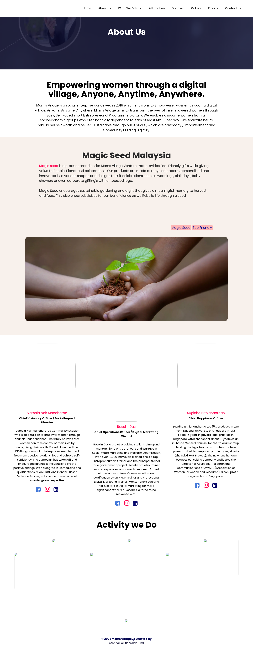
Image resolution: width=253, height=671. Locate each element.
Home (87, 8)
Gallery (196, 8)
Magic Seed (181, 227)
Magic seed (49, 166)
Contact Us (233, 8)
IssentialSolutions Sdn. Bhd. (126, 643)
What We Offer (128, 8)
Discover (178, 8)
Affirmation (157, 8)
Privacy (213, 8)
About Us (104, 8)
